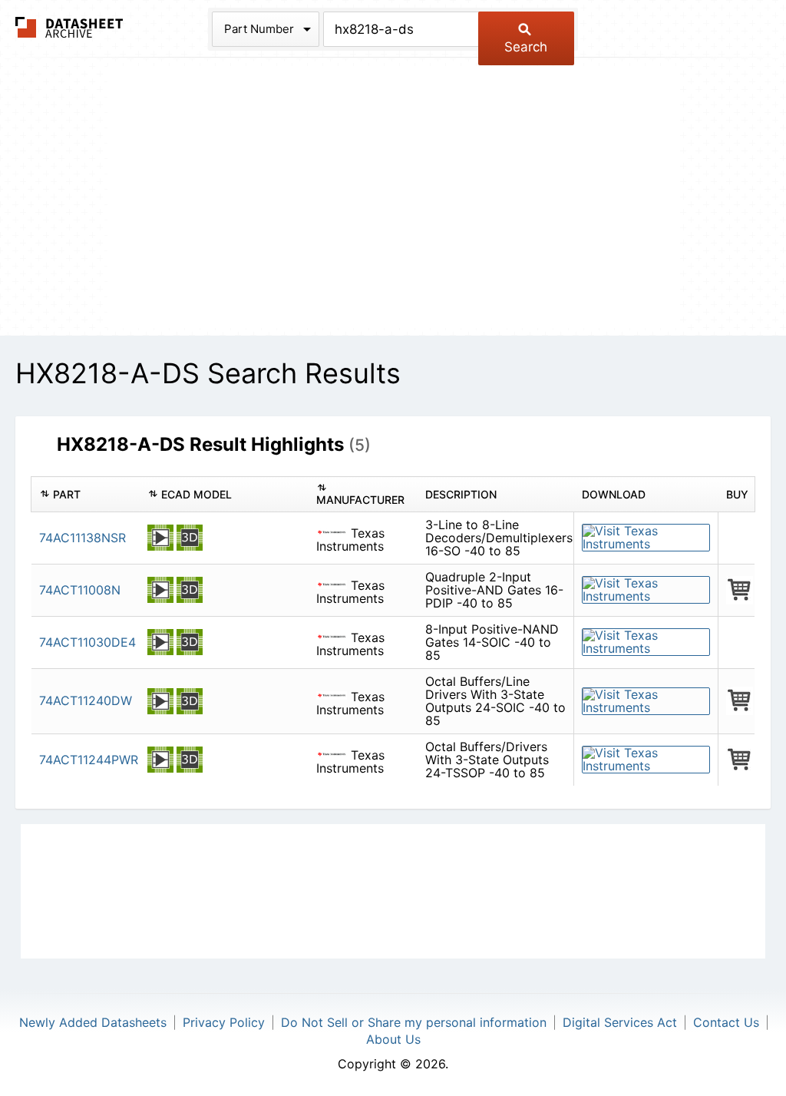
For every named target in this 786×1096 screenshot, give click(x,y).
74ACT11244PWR (88, 759)
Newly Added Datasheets (93, 1022)
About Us (393, 1039)
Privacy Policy (224, 1022)
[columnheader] (85, 494)
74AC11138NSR (82, 537)
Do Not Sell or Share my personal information (414, 1022)
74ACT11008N (80, 590)
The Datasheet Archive (69, 27)
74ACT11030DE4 (87, 642)
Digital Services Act (620, 1022)
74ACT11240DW (85, 700)
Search (525, 47)
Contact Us (726, 1022)
